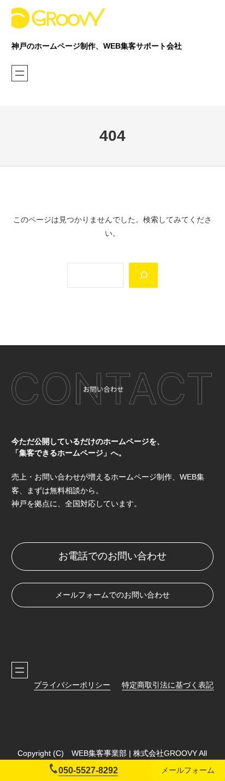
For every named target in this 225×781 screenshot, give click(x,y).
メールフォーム (188, 770)
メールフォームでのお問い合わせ (112, 594)
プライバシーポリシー (72, 685)
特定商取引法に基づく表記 (168, 685)
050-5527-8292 (88, 770)
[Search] (143, 275)
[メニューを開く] (19, 73)
